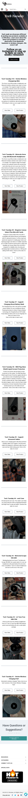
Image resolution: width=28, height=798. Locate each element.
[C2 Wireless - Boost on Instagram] (21, 795)
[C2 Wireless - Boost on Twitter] (15, 795)
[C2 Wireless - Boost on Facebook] (12, 795)
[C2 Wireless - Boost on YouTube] (18, 795)
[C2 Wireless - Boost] (7, 4)
